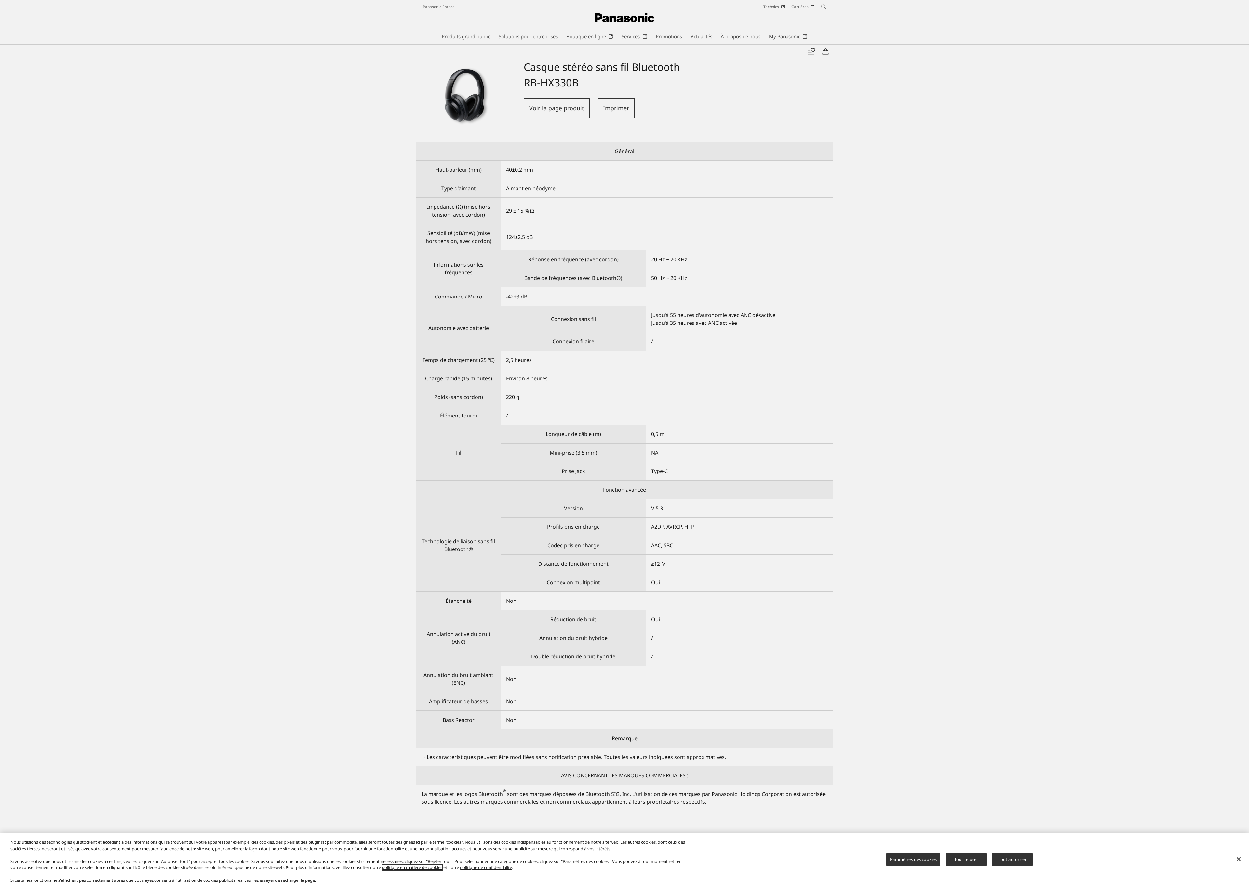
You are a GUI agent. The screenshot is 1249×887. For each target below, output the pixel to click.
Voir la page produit (556, 108)
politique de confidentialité (486, 867)
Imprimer (616, 108)
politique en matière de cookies (412, 867)
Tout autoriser (1013, 859)
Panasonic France (439, 6)
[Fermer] (1238, 859)
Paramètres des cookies (913, 859)
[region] (624, 860)
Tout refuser (966, 859)
